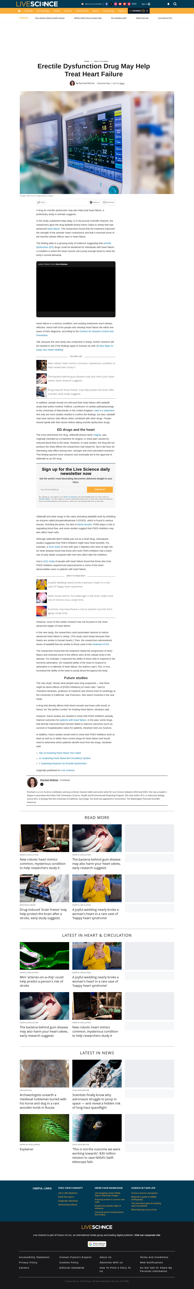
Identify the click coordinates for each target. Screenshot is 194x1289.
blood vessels (84, 524)
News (122, 83)
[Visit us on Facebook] (106, 4)
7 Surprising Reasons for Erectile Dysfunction (63, 763)
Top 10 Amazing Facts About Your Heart (60, 753)
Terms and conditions (154, 1257)
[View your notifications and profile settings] (168, 4)
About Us (106, 1257)
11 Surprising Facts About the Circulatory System (65, 758)
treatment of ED (100, 644)
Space (96, 10)
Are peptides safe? (119, 18)
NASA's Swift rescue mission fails (88, 18)
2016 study (54, 547)
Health (57, 10)
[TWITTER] (42, 784)
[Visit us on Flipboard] (124, 4)
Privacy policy (28, 1262)
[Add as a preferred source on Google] (97, 1244)
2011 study (49, 561)
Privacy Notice (44, 499)
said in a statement (104, 410)
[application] (75, 289)
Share (43, 202)
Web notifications (151, 1262)
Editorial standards (71, 1267)
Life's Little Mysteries (68, 1193)
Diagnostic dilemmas (68, 1201)
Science (68, 10)
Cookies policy (69, 1262)
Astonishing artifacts (67, 1205)
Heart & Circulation (101, 61)
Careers (24, 1267)
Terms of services (70, 497)
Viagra (96, 435)
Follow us (96, 202)
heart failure (53, 228)
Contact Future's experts (75, 1257)
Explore (122, 10)
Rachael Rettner (87, 83)
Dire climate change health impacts (50, 18)
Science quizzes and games (144, 1193)
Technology (108, 10)
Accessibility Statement (34, 1257)
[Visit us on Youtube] (120, 4)
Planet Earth (82, 10)
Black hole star (142, 18)
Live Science (67, 770)
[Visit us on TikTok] (129, 4)
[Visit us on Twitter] (111, 4)
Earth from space (66, 1197)
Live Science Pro (165, 18)
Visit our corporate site (147, 1235)
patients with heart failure (73, 720)
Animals (29, 10)
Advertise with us (111, 1262)
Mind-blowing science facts (144, 1210)
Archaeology (43, 10)
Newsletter (110, 202)
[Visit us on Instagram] (115, 4)
